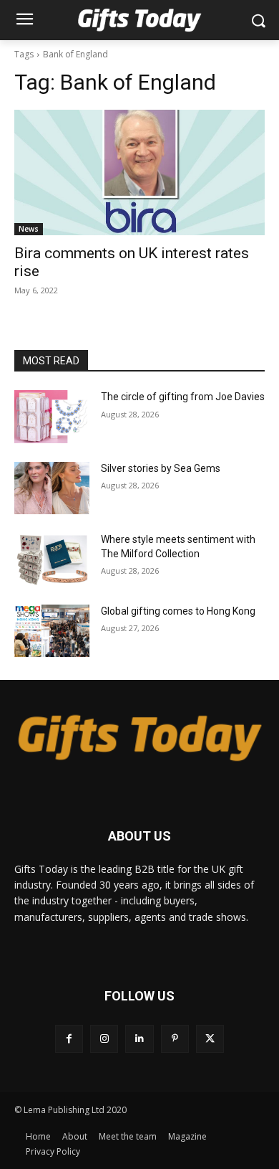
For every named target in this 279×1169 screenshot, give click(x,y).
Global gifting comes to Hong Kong (178, 611)
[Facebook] (69, 1039)
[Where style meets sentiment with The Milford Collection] (51, 559)
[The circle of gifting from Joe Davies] (51, 416)
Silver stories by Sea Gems (160, 468)
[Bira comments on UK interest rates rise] (139, 172)
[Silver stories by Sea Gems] (51, 488)
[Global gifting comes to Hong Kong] (51, 631)
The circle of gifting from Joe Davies (183, 396)
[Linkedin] (139, 1039)
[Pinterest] (175, 1039)
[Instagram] (104, 1039)
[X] (210, 1039)
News (29, 229)
